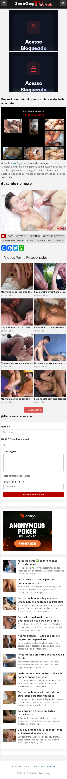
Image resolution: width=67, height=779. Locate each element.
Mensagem (10, 451)
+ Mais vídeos (33, 409)
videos (60, 240)
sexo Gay (15, 163)
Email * (15, 438)
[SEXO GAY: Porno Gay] (33, 6)
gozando (34, 236)
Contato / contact (21, 766)
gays (10, 236)
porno (30, 240)
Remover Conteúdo (44, 766)
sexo (50, 240)
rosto (41, 240)
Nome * (5, 426)
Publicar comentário (33, 494)
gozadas (21, 236)
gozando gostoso (53, 236)
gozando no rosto (13, 240)
